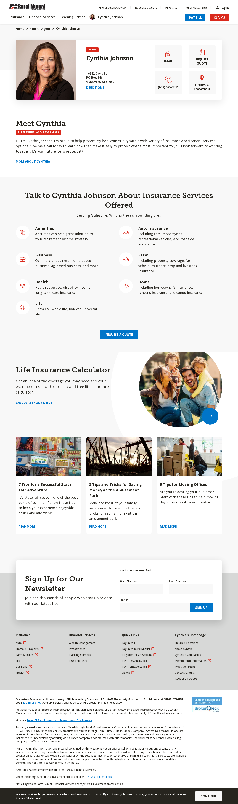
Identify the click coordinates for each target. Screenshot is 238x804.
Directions (95, 88)
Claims (219, 17)
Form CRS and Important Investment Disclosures (59, 720)
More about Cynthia (33, 161)
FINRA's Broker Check (98, 777)
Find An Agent (40, 29)
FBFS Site (171, 7)
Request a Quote (146, 7)
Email (124, 600)
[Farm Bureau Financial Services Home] (33, 7)
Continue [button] (209, 796)
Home (20, 29)
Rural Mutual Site (196, 7)
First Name (128, 581)
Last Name (177, 581)
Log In (225, 7)
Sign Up (201, 608)
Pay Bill (195, 17)
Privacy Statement (28, 798)
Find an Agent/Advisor (113, 7)
